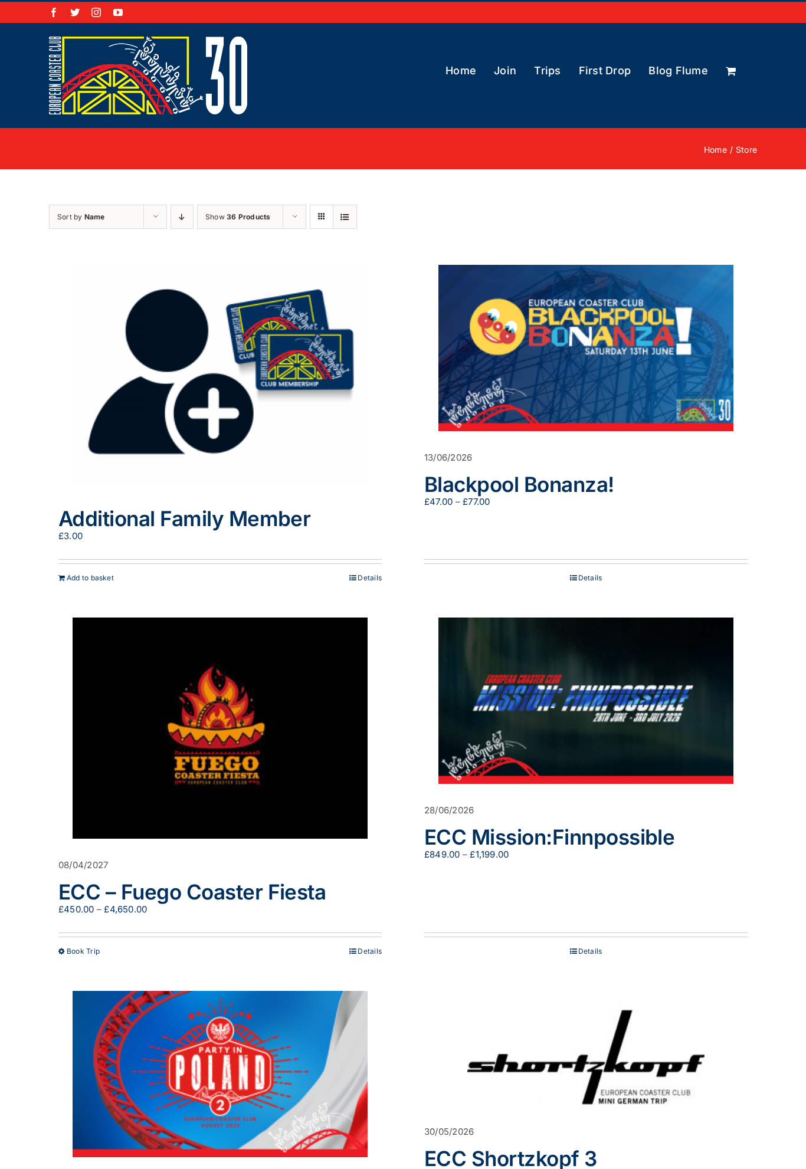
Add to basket (90, 577)
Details (370, 577)
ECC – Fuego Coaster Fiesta (192, 891)
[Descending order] (182, 217)
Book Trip (83, 951)
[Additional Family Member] (220, 375)
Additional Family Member (184, 518)
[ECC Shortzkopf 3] (585, 1048)
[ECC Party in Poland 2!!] (220, 1074)
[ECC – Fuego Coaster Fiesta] (220, 728)
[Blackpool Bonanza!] (585, 348)
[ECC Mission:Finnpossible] (585, 701)
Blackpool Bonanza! (519, 484)
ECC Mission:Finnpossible (549, 837)
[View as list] (344, 216)
